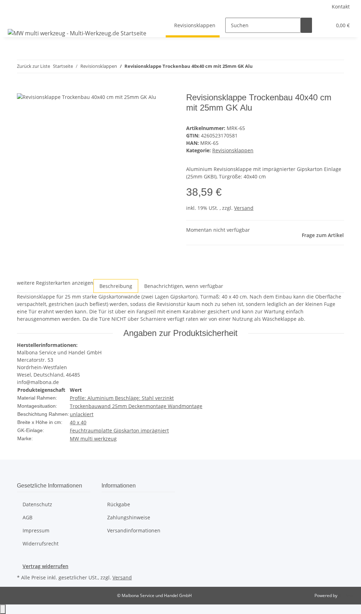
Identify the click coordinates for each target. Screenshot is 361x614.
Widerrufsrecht (41, 543)
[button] (323, 25)
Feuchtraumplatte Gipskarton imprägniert (119, 430)
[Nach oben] (3, 609)
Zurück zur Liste (33, 66)
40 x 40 (78, 422)
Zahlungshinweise (128, 517)
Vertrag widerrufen (45, 566)
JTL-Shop (346, 595)
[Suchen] (306, 25)
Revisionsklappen (232, 150)
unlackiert (81, 414)
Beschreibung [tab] (115, 286)
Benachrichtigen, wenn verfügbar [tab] (183, 286)
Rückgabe (118, 504)
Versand (243, 208)
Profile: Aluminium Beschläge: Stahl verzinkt (122, 398)
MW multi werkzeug (93, 438)
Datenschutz (37, 504)
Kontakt (341, 6)
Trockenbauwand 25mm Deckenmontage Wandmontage (136, 406)
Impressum (36, 530)
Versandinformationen (133, 530)
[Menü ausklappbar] (14, 19)
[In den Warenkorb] (22, 89)
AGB (27, 517)
